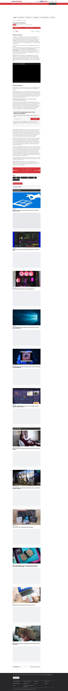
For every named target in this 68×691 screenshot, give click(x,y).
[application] (27, 73)
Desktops (36, 3)
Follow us (34, 31)
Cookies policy (47, 681)
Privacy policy (36, 681)
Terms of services (24, 121)
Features (14, 24)
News (30, 3)
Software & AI (41, 3)
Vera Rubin (52, 17)
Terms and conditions (16, 681)
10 (27, 170)
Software (14, 20)
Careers (14, 685)
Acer (35, 177)
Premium (51, 3)
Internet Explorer (16, 179)
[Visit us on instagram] (43, 1)
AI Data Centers (28, 17)
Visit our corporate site (48, 674)
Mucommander (24, 96)
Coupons (45, 3)
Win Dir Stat (36, 104)
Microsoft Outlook (24, 177)
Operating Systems (19, 20)
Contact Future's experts (27, 681)
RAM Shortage (36, 17)
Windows (24, 20)
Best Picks (15, 3)
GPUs (21, 3)
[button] (54, 1)
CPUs (19, 3)
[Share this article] (13, 31)
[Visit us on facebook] (40, 1)
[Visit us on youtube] (44, 1)
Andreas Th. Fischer (20, 24)
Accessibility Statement (16, 683)
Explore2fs (38, 103)
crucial (14, 177)
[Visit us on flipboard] (46, 1)
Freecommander (18, 92)
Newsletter (38, 31)
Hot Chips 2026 (21, 17)
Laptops (33, 3)
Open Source (31, 177)
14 (26, 171)
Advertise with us (26, 683)
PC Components (25, 3)
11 (29, 170)
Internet (18, 177)
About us (35, 683)
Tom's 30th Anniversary (44, 17)
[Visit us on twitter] (41, 1)
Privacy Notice (16, 122)
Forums (55, 3)
